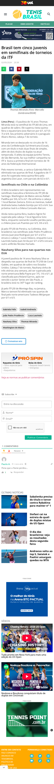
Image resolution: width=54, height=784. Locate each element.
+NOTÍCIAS (45, 24)
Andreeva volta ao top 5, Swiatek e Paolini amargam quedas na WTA (41, 555)
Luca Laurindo (35, 315)
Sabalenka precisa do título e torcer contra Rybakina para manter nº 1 (41, 501)
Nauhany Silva (10, 321)
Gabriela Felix (9, 309)
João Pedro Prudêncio (13, 315)
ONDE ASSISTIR (26, 24)
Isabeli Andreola (28, 309)
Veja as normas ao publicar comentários (22, 377)
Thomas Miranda (29, 321)
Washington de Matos (13, 327)
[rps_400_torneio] (27, 39)
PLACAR (9, 24)
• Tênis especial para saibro (12, 366)
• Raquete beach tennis (39, 365)
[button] (5, 14)
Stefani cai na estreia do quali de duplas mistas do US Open (40, 519)
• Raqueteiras (9, 370)
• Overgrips (34, 367)
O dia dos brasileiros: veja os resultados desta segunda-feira (40, 538)
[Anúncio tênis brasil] (27, 615)
